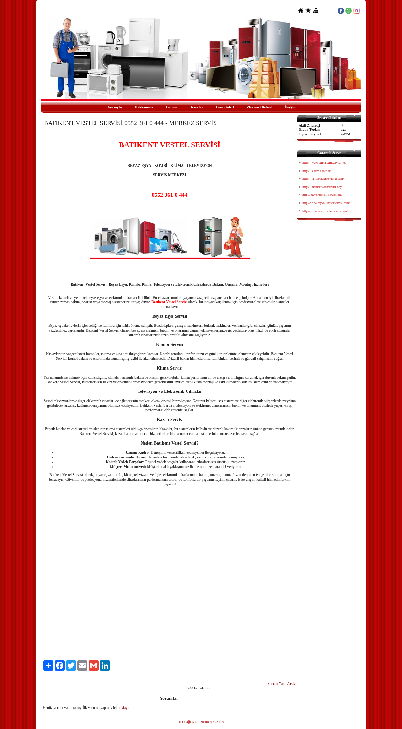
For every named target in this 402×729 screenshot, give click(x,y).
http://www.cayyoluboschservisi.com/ (326, 203)
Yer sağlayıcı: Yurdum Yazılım (201, 722)
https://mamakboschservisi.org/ (322, 187)
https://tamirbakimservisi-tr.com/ (323, 178)
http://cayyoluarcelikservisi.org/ (322, 194)
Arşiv (291, 684)
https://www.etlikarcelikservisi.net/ (324, 162)
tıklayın (124, 707)
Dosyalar (196, 107)
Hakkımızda (144, 107)
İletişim (290, 107)
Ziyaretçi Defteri (259, 107)
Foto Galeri (225, 107)
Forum (171, 107)
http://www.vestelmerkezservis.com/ (325, 211)
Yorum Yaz (275, 684)
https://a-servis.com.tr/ (316, 171)
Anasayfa (114, 107)
